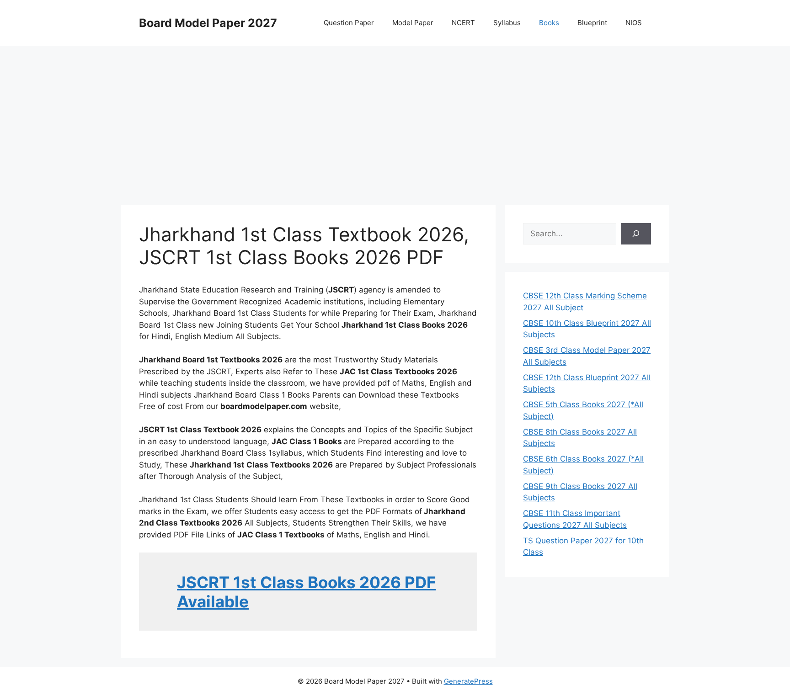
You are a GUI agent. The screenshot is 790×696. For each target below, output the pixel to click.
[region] (395, 119)
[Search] (636, 234)
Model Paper (412, 22)
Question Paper (349, 22)
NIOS (633, 22)
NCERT (463, 22)
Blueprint (592, 22)
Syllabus (507, 22)
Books (549, 22)
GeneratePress (468, 681)
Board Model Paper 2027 (208, 23)
